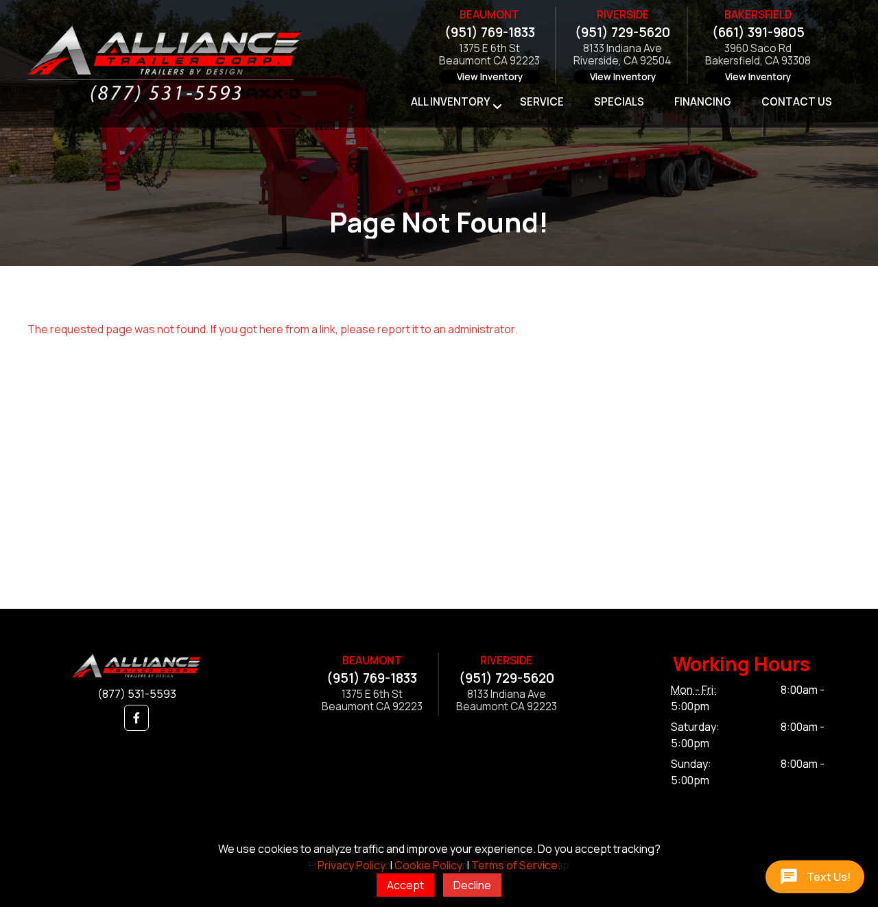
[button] (136, 718)
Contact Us (796, 102)
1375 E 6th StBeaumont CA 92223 (489, 55)
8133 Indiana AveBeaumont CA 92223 (506, 701)
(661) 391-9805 (758, 32)
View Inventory (490, 77)
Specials (619, 102)
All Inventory (450, 102)
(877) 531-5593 (136, 693)
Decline (472, 885)
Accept (405, 885)
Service (542, 102)
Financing (702, 102)
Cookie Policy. (429, 865)
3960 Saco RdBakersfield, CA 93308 (758, 55)
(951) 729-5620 (622, 32)
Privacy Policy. (353, 865)
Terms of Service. (515, 865)
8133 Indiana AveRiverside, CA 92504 (622, 55)
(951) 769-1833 (489, 32)
